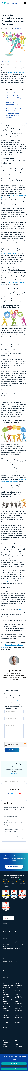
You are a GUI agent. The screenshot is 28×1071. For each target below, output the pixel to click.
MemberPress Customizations (6, 1041)
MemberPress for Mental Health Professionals (18, 1023)
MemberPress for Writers (18, 1000)
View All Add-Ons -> (19, 970)
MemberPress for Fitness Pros (18, 993)
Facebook (8, 645)
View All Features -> (7, 952)
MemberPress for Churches (6, 1015)
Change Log (5, 1044)
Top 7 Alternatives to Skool (11, 816)
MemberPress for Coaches (6, 1007)
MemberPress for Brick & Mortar (8, 1027)
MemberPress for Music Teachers (18, 1004)
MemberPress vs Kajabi (8, 980)
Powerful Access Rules (19, 944)
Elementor (5, 965)
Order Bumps (6, 950)
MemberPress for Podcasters (6, 997)
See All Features (14, 773)
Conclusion (7, 120)
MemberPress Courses (19, 965)
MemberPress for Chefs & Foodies (6, 990)
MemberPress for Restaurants (18, 990)
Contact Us (17, 931)
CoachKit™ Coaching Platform (19, 942)
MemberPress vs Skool (19, 980)
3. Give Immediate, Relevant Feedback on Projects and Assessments (13, 115)
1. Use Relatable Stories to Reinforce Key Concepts (12, 105)
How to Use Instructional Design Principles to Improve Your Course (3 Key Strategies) (13, 100)
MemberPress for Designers (18, 1018)
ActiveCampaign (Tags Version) (7, 962)
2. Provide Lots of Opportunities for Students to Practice (14, 109)
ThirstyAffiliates (18, 1046)
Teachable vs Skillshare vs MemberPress (8, 986)
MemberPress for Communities (6, 1011)
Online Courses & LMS (7, 941)
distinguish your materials (9, 253)
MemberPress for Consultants (18, 1011)
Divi (16, 961)
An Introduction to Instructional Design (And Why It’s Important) (13, 94)
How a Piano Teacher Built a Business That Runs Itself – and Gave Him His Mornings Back (13, 823)
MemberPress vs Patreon (18, 986)
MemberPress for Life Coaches (7, 1000)
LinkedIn (4, 647)
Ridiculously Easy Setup (8, 948)
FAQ (16, 1040)
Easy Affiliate (18, 1044)
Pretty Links (5, 1046)
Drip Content (17, 948)
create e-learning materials (15, 72)
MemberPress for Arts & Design (19, 1015)
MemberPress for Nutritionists (18, 1007)
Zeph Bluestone (18, 28)
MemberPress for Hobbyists (6, 1018)
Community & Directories (6, 945)
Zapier (4, 970)
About (4, 926)
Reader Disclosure (5, 64)
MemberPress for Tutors (6, 1004)
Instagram (20, 645)
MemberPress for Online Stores (6, 1022)
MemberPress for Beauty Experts (6, 993)
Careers (16, 926)
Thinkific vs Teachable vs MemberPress (19, 983)
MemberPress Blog (7, 931)
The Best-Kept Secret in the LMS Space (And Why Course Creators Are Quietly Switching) (14, 809)
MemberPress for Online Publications (19, 997)
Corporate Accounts (19, 950)
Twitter (13, 645)
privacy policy (17, 700)
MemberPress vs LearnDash (6, 983)
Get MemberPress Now (13, 866)
